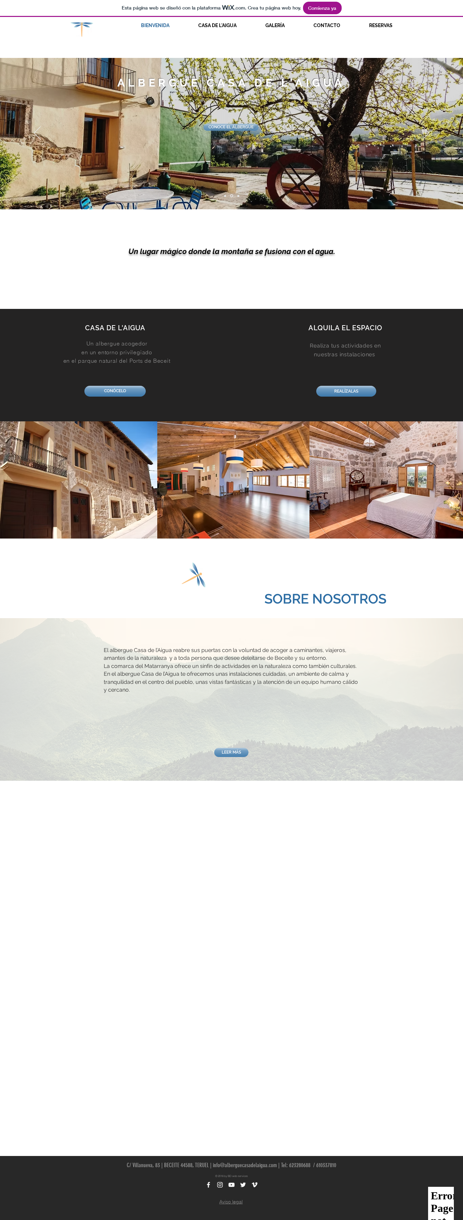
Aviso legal (231, 1202)
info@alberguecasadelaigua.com (245, 1165)
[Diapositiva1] (231, 195)
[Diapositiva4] (225, 196)
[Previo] (37, 133)
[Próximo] (425, 133)
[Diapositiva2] (238, 196)
